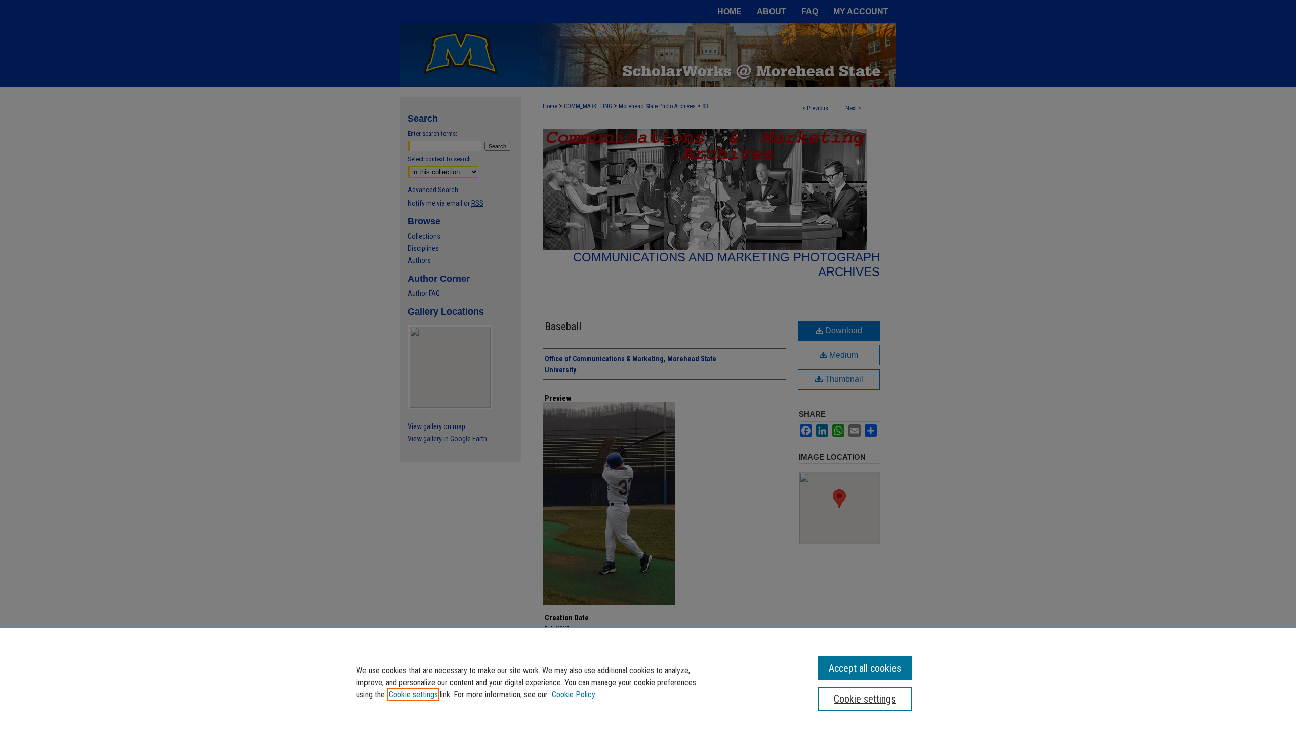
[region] (648, 682)
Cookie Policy (573, 695)
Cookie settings (413, 695)
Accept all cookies (865, 668)
